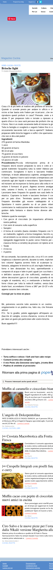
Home (5, 2)
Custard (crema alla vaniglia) (17, 360)
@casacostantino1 (15, 71)
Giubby (6, 71)
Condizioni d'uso (31, 566)
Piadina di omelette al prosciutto (19, 366)
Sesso (43, 12)
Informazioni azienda (33, 568)
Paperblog (13, 10)
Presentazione (31, 563)
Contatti (5, 566)
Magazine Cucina (10, 58)
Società (34, 8)
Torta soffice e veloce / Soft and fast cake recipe (27, 357)
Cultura (43, 8)
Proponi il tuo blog (18, 2)
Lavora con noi (8, 568)
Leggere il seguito (23, 423)
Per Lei (34, 12)
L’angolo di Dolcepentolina (21, 414)
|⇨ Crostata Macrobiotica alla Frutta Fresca (27, 438)
